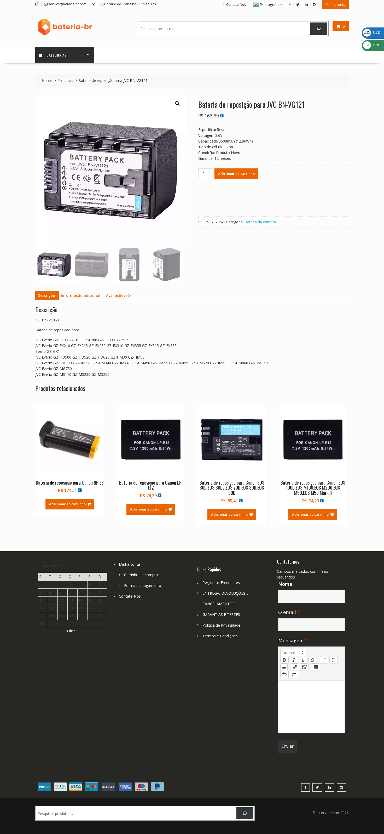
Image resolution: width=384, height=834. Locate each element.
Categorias (56, 55)
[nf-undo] (284, 674)
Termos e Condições (220, 635)
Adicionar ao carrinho (236, 173)
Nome (285, 584)
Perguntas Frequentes (221, 582)
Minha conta (335, 4)
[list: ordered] (324, 659)
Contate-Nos (236, 4)
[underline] (303, 659)
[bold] (284, 659)
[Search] (318, 28)
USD (372, 32)
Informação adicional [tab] (80, 295)
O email (289, 612)
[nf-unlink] (304, 667)
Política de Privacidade (221, 625)
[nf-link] (295, 667)
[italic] (294, 659)
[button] (177, 103)
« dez (70, 630)
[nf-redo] (294, 674)
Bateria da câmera (260, 221)
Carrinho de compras (142, 574)
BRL (372, 44)
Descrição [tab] (46, 295)
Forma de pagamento (142, 585)
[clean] (313, 659)
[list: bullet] (333, 659)
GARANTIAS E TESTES (221, 614)
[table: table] (316, 667)
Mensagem (293, 640)
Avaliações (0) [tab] (118, 295)
